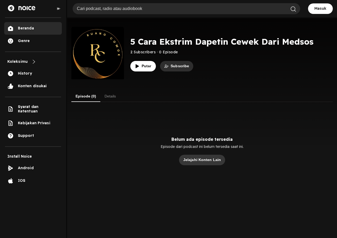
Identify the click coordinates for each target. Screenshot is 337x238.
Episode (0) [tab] (86, 96)
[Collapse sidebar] (58, 8)
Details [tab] (110, 96)
